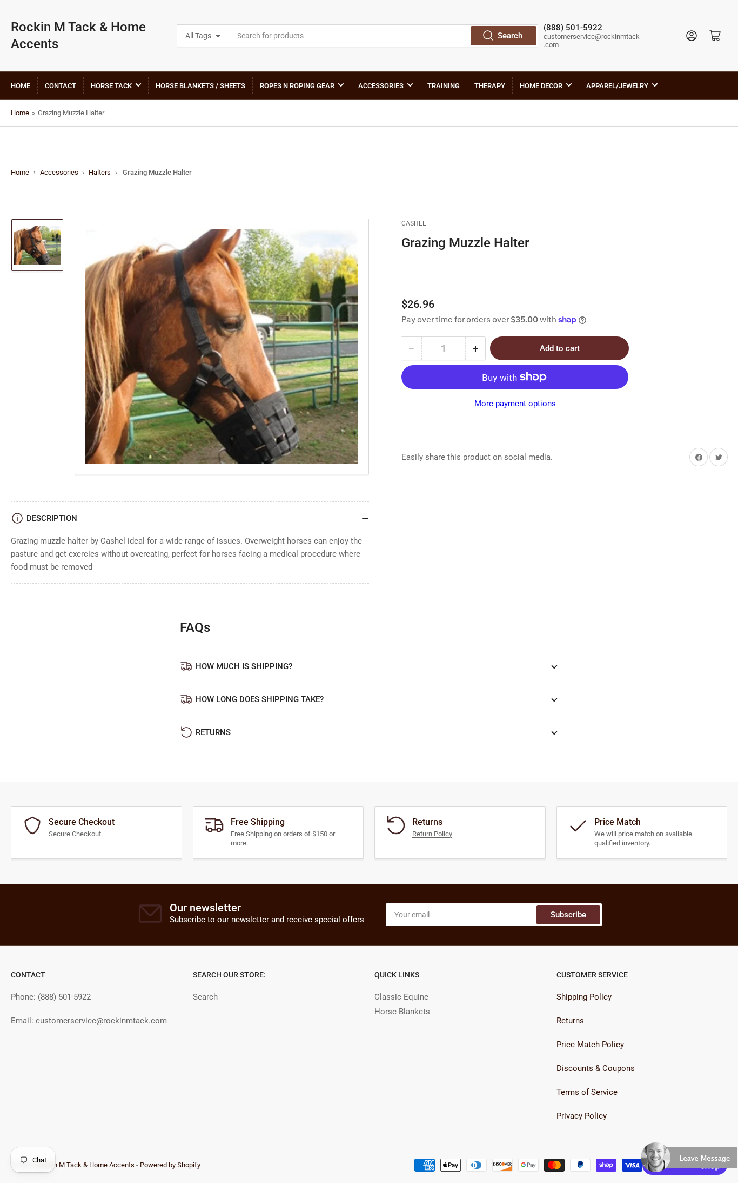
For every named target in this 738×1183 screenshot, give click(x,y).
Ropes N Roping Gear (297, 86)
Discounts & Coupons (595, 1068)
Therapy (489, 86)
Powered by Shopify (170, 1165)
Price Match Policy (590, 1044)
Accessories (381, 86)
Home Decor (541, 86)
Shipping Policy (584, 997)
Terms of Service (587, 1092)
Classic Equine (401, 997)
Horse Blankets (402, 1011)
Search (510, 36)
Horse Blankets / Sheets (200, 86)
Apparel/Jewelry (617, 86)
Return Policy (432, 834)
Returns (570, 1021)
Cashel (413, 223)
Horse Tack (111, 86)
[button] (689, 1162)
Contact (60, 86)
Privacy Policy (581, 1116)
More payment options (515, 403)
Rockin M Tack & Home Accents (78, 35)
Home (20, 86)
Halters (100, 172)
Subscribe (568, 915)
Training (443, 86)
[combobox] (384, 35)
